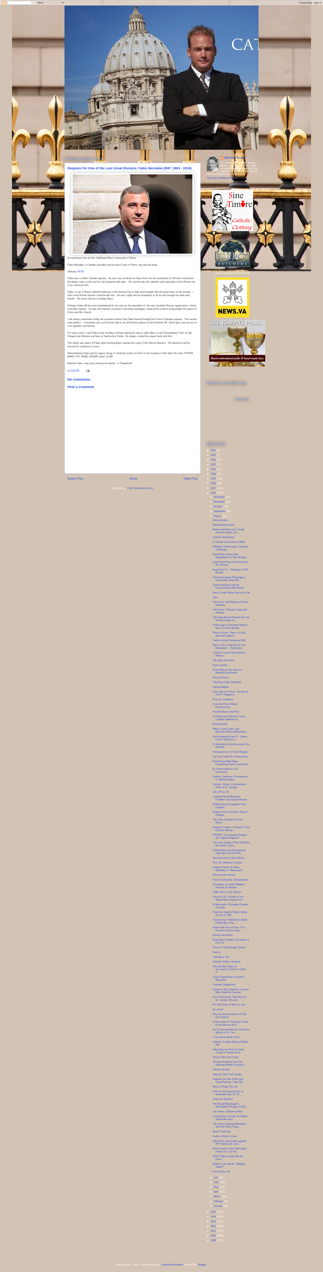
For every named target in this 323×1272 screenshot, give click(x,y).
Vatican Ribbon (221, 687)
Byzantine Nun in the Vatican (228, 857)
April (216, 1191)
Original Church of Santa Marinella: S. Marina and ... (229, 869)
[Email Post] (87, 370)
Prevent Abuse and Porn (226, 711)
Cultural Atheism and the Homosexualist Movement (228, 586)
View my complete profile (220, 177)
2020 (214, 474)
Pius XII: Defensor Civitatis (227, 862)
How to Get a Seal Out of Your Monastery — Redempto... (229, 646)
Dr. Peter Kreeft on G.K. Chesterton (226, 770)
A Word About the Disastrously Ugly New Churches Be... (229, 852)
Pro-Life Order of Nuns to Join (229, 1004)
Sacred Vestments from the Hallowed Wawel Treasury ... (229, 1063)
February (219, 1201)
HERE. (81, 271)
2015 (214, 1212)
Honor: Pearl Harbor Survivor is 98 (231, 592)
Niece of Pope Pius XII (225, 1086)
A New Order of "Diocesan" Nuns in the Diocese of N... (230, 1023)
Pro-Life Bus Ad (221, 1171)
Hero (215, 597)
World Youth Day (222, 1131)
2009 (214, 1240)
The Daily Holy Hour (223, 660)
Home (133, 478)
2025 (214, 450)
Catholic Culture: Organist (227, 961)
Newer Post (75, 478)
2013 (214, 1221)
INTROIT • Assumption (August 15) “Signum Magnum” (230, 836)
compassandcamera (172, 1264)
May (216, 1187)
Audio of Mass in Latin (225, 1136)
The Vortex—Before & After (227, 1111)
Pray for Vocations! (223, 699)
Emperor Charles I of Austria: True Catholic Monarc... (231, 829)
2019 (214, 478)
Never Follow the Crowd (225, 1057)
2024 (214, 454)
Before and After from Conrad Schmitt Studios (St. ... (228, 531)
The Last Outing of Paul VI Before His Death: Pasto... (231, 844)
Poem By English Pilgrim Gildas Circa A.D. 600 (230, 913)
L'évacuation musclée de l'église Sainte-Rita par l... (230, 1118)
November (219, 501)
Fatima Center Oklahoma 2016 (229, 640)
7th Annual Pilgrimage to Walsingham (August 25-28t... (230, 1105)
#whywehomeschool (223, 524)
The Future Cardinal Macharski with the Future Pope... (229, 1125)
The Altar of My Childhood (227, 682)
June (217, 1182)
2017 (214, 488)
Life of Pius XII (221, 791)
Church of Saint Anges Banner (229, 947)
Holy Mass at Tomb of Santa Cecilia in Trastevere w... (228, 1051)
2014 (214, 1216)
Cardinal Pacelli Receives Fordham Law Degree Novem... (231, 798)
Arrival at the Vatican (224, 874)
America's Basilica (223, 1099)
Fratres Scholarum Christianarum (230, 879)
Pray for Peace (221, 677)
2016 (214, 492)
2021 (214, 469)
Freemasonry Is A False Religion (230, 751)
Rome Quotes (220, 520)
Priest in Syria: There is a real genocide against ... (229, 634)
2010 (214, 1235)
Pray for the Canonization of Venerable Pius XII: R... (228, 1093)
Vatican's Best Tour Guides (227, 1074)
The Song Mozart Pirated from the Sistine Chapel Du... (231, 619)
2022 (214, 464)
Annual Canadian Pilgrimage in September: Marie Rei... (229, 579)
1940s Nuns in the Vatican (227, 892)
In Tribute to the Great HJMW (229, 542)
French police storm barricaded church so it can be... (229, 1150)
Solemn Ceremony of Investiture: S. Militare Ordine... (230, 778)
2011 (214, 1230)
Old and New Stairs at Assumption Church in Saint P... (229, 969)
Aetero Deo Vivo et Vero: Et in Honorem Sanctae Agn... (229, 929)
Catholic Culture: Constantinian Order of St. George (229, 786)
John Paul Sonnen (234, 157)
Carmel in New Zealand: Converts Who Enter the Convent (231, 991)
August (218, 516)
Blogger (202, 1264)
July (216, 1177)
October (218, 506)
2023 (214, 459)
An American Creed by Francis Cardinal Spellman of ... (229, 718)
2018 (214, 483)
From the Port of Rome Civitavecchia (225, 705)
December (219, 497)
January (218, 1206)
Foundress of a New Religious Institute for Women (229, 886)
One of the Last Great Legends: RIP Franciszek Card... (230, 1142)
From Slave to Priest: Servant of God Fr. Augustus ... (230, 693)
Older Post (191, 478)
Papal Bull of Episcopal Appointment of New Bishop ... (231, 556)
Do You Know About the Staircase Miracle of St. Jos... (231, 1031)
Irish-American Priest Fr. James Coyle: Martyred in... (230, 738)
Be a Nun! (218, 1009)
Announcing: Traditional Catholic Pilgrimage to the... (230, 921)
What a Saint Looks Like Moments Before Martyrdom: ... (231, 730)
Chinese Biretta (221, 1069)
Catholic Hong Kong (223, 537)
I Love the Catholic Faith (226, 1037)
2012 (214, 1226)
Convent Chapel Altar (224, 984)
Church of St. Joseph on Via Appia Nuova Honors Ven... (229, 898)
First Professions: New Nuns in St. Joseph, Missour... (229, 998)
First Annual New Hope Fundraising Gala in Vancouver (231, 763)
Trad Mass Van (221, 957)
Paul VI (217, 952)
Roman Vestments (223, 935)
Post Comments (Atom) (140, 488)
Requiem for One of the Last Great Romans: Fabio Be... (229, 1080)
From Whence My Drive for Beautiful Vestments (227, 671)
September (220, 511)
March (217, 1196)
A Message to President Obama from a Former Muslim (230, 626)
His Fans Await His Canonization (230, 756)
